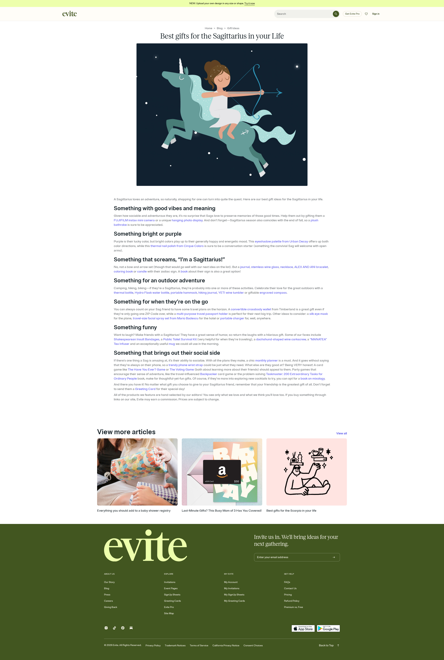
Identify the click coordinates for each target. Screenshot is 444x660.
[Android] (328, 628)
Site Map (169, 613)
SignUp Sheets (172, 594)
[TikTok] (114, 628)
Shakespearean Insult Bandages (136, 339)
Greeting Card (145, 389)
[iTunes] (303, 628)
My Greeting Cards (234, 600)
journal (245, 267)
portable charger (232, 318)
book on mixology (313, 378)
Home (208, 28)
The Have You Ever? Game (146, 369)
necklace (286, 267)
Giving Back (110, 607)
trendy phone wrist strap (186, 365)
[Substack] (131, 628)
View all (341, 433)
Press (107, 594)
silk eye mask (318, 314)
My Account (231, 582)
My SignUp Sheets (234, 594)
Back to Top (326, 645)
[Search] (336, 14)
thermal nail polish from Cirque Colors (177, 246)
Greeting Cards (172, 600)
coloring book (123, 271)
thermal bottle (123, 293)
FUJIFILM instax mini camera (134, 220)
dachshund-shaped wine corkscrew (281, 339)
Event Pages (171, 588)
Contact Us (290, 588)
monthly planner (266, 360)
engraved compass (273, 293)
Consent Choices (253, 645)
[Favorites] (366, 14)
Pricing (288, 594)
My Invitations (231, 588)
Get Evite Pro (352, 13)
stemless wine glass (265, 267)
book (184, 271)
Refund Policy (291, 600)
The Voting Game (182, 369)
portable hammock (184, 293)
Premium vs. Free (293, 607)
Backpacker (208, 374)
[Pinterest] (123, 628)
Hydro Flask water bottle (152, 293)
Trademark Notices (175, 645)
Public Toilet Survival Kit (180, 339)
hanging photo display (187, 220)
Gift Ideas (233, 28)
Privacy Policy (153, 645)
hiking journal (207, 293)
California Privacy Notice (225, 645)
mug (172, 344)
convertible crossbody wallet (251, 309)
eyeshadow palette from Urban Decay (281, 241)
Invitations (169, 582)
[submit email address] (334, 557)
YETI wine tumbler (231, 293)
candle (142, 271)
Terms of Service (199, 645)
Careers (108, 600)
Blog (220, 28)
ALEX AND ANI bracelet (311, 267)
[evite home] (145, 545)
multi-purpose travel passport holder (202, 314)
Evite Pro (169, 607)
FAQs (287, 582)
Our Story (109, 582)
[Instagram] (106, 628)
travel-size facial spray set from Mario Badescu (165, 318)
